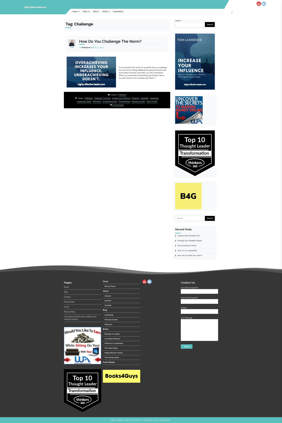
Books (105, 11)
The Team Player (111, 348)
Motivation (97, 102)
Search (178, 21)
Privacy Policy (69, 312)
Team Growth (151, 102)
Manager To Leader (112, 334)
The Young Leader (112, 357)
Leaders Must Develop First (188, 236)
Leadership (109, 315)
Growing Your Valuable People (189, 241)
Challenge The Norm (102, 98)
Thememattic (164, 420)
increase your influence (121, 98)
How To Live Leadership (187, 251)
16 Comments (118, 105)
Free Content (69, 302)
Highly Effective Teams (114, 353)
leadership (154, 98)
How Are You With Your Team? (189, 255)
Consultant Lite (149, 420)
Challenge (88, 98)
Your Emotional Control (186, 246)
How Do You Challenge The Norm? (110, 41)
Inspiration (144, 98)
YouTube (108, 305)
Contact (67, 297)
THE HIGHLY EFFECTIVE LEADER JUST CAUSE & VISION (80, 318)
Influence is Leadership (114, 343)
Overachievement (110, 102)
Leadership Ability (84, 102)
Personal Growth (138, 102)
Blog (95, 11)
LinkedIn (108, 300)
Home (75, 11)
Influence (122, 95)
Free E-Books (118, 11)
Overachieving (124, 102)
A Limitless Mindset (112, 339)
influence (135, 98)
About (85, 11)
